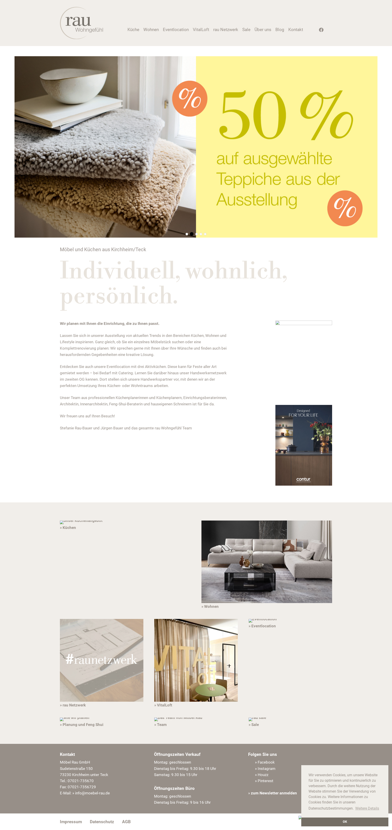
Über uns (263, 29)
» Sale (254, 724)
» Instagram (265, 768)
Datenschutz (102, 821)
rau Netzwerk (225, 29)
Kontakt (295, 29)
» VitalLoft (163, 705)
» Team (160, 724)
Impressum (71, 821)
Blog (279, 29)
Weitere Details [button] (367, 808)
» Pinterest (264, 781)
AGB (126, 821)
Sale (246, 29)
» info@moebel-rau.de (91, 793)
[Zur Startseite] (81, 38)
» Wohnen (210, 606)
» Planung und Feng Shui (81, 724)
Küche (133, 29)
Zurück (19, 146)
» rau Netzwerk (73, 705)
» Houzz (261, 774)
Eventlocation (176, 29)
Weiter (372, 146)
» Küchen (68, 527)
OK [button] (345, 822)
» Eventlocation (262, 626)
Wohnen (151, 29)
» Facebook (265, 762)
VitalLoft (201, 29)
